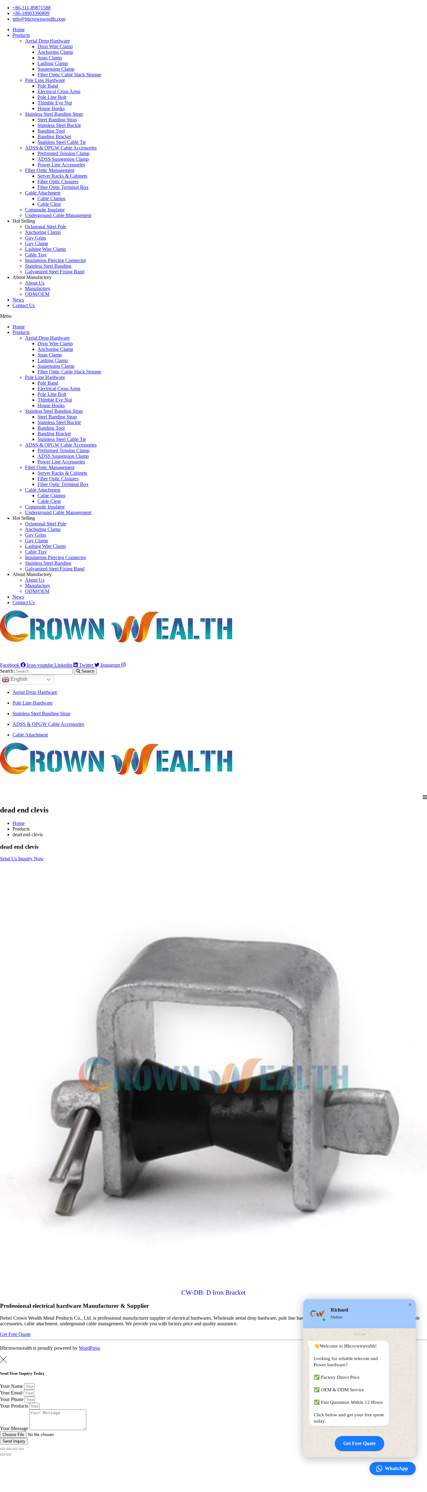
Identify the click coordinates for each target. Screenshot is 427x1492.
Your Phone (12, 1399)
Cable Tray (36, 254)
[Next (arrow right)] (8, 1454)
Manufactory (37, 288)
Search (6, 671)
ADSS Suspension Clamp (63, 159)
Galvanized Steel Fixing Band (54, 271)
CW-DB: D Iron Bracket (213, 1292)
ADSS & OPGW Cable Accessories (61, 147)
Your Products (14, 1406)
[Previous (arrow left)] (2, 1454)
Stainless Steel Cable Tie (62, 142)
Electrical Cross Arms (59, 91)
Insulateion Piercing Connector (55, 260)
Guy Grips (35, 237)
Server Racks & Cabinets (62, 176)
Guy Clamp (36, 243)
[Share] (8, 1449)
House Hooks (51, 108)
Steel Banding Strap (57, 119)
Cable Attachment (42, 192)
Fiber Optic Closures (58, 181)
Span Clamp (50, 57)
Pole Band (48, 86)
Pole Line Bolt (52, 97)
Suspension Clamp (56, 69)
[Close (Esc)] (2, 1449)
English (18, 679)
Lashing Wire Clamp (45, 249)
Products (21, 35)
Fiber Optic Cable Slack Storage (69, 74)
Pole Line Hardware (45, 80)
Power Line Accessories (61, 164)
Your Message (14, 1428)
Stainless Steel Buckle (59, 125)
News (18, 299)
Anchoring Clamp (55, 52)
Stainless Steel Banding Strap (54, 114)
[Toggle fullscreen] (15, 1449)
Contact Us (24, 305)
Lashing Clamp (53, 63)
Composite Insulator (45, 209)
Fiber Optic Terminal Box (63, 187)
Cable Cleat (49, 204)
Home (19, 29)
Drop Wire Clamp (55, 46)
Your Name (12, 1386)
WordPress (89, 1348)
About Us (34, 283)
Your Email (12, 1392)
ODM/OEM (37, 294)
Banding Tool (51, 131)
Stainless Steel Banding (48, 266)
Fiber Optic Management (49, 170)
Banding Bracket (54, 136)
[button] (213, 316)
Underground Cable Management (58, 215)
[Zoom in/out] (21, 1449)
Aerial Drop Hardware (47, 40)
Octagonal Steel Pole (45, 226)
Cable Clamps (51, 198)
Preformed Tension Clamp (63, 153)
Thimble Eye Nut (55, 102)
